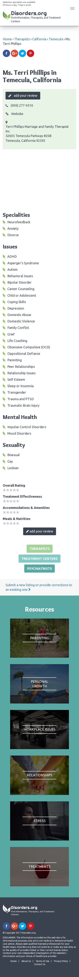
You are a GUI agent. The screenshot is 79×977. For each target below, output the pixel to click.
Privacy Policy (61, 961)
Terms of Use (42, 961)
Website (16, 114)
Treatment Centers (39, 558)
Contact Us (39, 964)
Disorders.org (36, 16)
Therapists (22, 39)
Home (7, 39)
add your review (25, 95)
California (39, 39)
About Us (26, 961)
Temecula (56, 39)
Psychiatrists (39, 568)
